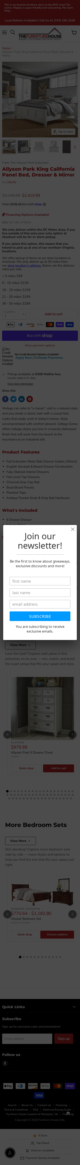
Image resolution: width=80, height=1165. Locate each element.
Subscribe (40, 616)
